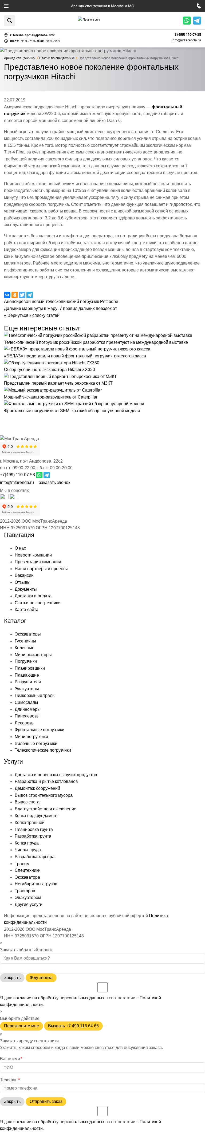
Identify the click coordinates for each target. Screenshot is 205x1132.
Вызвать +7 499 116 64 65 (73, 1026)
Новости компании (33, 555)
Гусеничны (25, 641)
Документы (26, 589)
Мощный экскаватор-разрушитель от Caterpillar (50, 397)
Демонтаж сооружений (37, 788)
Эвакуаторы (27, 689)
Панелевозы (27, 716)
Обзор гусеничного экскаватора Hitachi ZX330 (49, 369)
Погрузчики (26, 661)
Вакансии (24, 575)
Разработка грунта (33, 836)
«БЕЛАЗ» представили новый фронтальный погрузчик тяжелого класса (75, 356)
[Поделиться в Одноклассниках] (15, 295)
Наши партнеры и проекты (41, 568)
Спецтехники (28, 870)
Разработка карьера (34, 856)
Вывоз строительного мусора (44, 795)
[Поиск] (9, 20)
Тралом (22, 863)
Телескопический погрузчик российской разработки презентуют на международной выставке (96, 342)
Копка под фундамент (36, 815)
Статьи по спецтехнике (37, 603)
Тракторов (25, 891)
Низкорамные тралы (35, 695)
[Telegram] (197, 21)
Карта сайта (26, 609)
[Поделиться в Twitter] (22, 295)
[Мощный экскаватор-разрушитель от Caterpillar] (53, 390)
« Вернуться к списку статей (32, 315)
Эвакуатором (28, 897)
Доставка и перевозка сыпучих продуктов (56, 774)
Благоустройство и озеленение (45, 809)
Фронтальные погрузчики (39, 729)
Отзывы (22, 582)
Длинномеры (28, 709)
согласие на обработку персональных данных (58, 998)
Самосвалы (26, 702)
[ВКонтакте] (14, 497)
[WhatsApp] (187, 21)
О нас (20, 548)
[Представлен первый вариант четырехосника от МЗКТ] (60, 376)
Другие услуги (28, 904)
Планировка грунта (34, 829)
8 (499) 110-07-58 (188, 34)
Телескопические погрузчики (43, 750)
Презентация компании (38, 561)
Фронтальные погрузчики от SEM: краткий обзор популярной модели (72, 410)
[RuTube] (5, 497)
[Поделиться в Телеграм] (29, 295)
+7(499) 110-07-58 (17, 474)
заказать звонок (54, 482)
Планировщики (30, 668)
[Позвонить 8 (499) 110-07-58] (199, 6)
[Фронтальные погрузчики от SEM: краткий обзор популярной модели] (74, 403)
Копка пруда (27, 843)
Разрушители (28, 682)
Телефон (10, 1080)
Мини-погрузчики (31, 736)
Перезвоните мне (21, 1026)
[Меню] (6, 6)
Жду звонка (41, 977)
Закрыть (12, 977)
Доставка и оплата (33, 596)
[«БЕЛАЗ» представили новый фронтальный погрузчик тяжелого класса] (77, 349)
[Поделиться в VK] (7, 295)
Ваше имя (11, 1058)
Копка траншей (30, 822)
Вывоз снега (27, 802)
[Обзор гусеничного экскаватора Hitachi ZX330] (51, 363)
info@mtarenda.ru (186, 40)
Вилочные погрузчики (36, 743)
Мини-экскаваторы (33, 654)
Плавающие (27, 675)
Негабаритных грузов (36, 884)
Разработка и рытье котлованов (46, 781)
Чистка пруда (28, 849)
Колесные (24, 647)
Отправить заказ (46, 1101)
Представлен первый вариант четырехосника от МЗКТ (58, 383)
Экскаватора (27, 877)
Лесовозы (24, 723)
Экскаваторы (28, 634)
